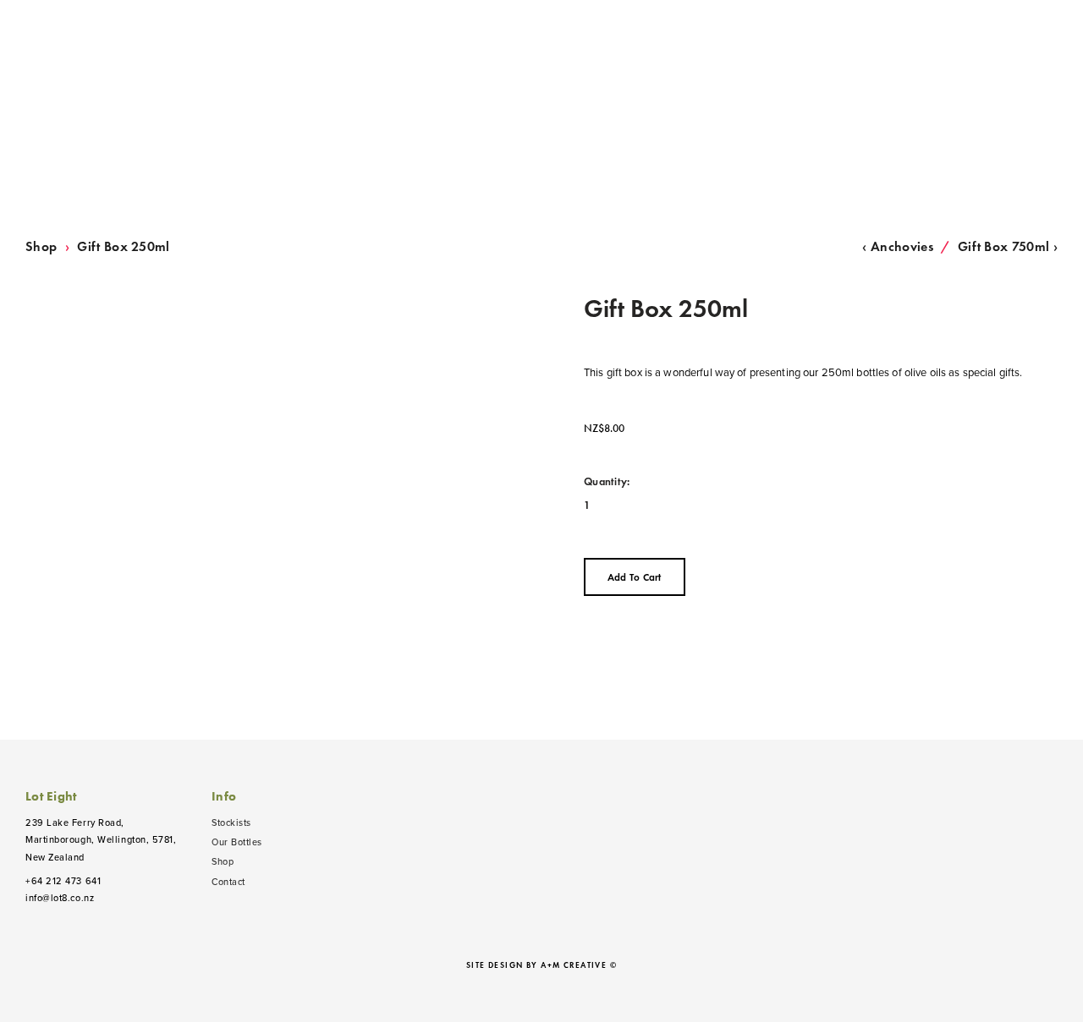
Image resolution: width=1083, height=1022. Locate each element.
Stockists (231, 822)
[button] (634, 577)
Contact (228, 881)
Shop (41, 246)
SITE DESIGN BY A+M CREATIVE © (541, 965)
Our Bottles (237, 842)
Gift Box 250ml (123, 246)
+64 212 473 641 (63, 881)
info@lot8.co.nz (59, 897)
